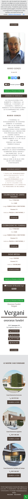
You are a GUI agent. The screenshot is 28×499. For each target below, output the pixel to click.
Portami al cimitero (14, 269)
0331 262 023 (15, 471)
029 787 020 (14, 398)
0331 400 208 (15, 435)
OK (23, 14)
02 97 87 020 (15, 331)
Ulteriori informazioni (14, 14)
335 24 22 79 (15, 335)
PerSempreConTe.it (22, 490)
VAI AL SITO (14, 342)
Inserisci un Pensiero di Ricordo (14, 91)
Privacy (14, 492)
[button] (14, 289)
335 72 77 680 (15, 339)
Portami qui (14, 217)
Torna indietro (14, 24)
